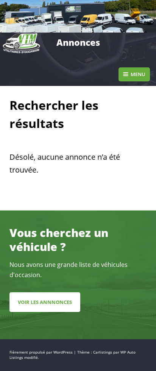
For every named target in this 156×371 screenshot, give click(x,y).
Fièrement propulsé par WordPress (41, 352)
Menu (138, 74)
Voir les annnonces (45, 302)
